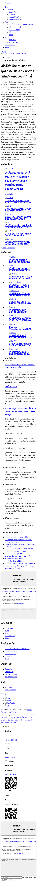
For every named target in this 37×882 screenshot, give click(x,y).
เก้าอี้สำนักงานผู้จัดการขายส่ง (15, 551)
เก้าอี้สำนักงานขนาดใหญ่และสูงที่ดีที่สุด (19, 548)
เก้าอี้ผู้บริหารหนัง (15, 27)
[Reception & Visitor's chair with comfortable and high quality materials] (12, 341)
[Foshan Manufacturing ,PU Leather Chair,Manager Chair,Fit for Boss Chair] (13, 324)
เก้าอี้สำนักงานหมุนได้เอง (14, 553)
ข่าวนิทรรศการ (14, 42)
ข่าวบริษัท (12, 40)
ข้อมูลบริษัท (13, 12)
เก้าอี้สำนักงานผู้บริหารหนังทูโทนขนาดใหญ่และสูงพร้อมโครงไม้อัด (18, 202)
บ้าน (6, 7)
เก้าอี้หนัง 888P (11, 387)
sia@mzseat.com (10, 757)
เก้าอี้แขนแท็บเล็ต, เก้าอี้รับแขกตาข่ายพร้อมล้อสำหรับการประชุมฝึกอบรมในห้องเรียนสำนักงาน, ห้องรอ (17, 181)
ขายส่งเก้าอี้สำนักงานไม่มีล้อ (20, 715)
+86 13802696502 (11, 740)
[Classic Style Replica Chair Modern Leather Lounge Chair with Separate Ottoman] (12, 257)
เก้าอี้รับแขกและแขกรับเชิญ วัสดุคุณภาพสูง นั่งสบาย (20, 345)
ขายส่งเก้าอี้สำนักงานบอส (14, 558)
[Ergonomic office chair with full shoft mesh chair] (12, 333)
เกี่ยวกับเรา (9, 9)
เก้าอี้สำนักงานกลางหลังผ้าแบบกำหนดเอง (20, 563)
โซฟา (11, 35)
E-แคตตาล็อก (10, 45)
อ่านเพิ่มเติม (9, 194)
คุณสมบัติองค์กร (15, 17)
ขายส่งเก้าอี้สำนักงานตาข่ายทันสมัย (18, 556)
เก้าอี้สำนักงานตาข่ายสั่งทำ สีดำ (16, 537)
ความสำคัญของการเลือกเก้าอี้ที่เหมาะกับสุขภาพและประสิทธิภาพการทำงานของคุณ (20, 411)
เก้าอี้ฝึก (11, 32)
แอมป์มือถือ (12, 712)
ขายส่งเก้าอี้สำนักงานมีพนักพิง (12, 720)
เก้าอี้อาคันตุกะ (14, 30)
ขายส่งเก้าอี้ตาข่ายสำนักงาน (24, 717)
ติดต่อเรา (8, 47)
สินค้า (7, 22)
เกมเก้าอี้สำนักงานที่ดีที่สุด (14, 561)
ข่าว (6, 37)
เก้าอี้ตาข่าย (5, 715)
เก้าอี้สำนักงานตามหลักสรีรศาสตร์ (21, 25)
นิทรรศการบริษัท (15, 19)
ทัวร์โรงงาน (13, 14)
